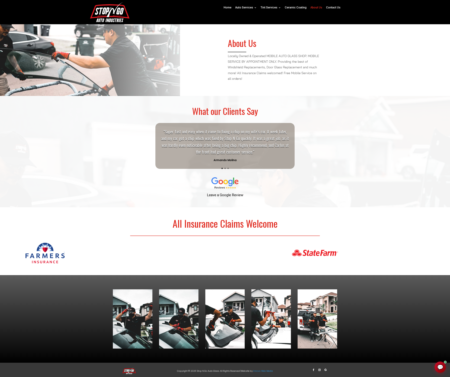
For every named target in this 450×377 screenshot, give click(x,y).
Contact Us (333, 7)
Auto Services (244, 7)
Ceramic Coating (296, 7)
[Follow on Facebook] (313, 370)
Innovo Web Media (263, 370)
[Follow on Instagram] (319, 370)
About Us (316, 7)
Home (227, 7)
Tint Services (269, 7)
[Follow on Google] (325, 370)
